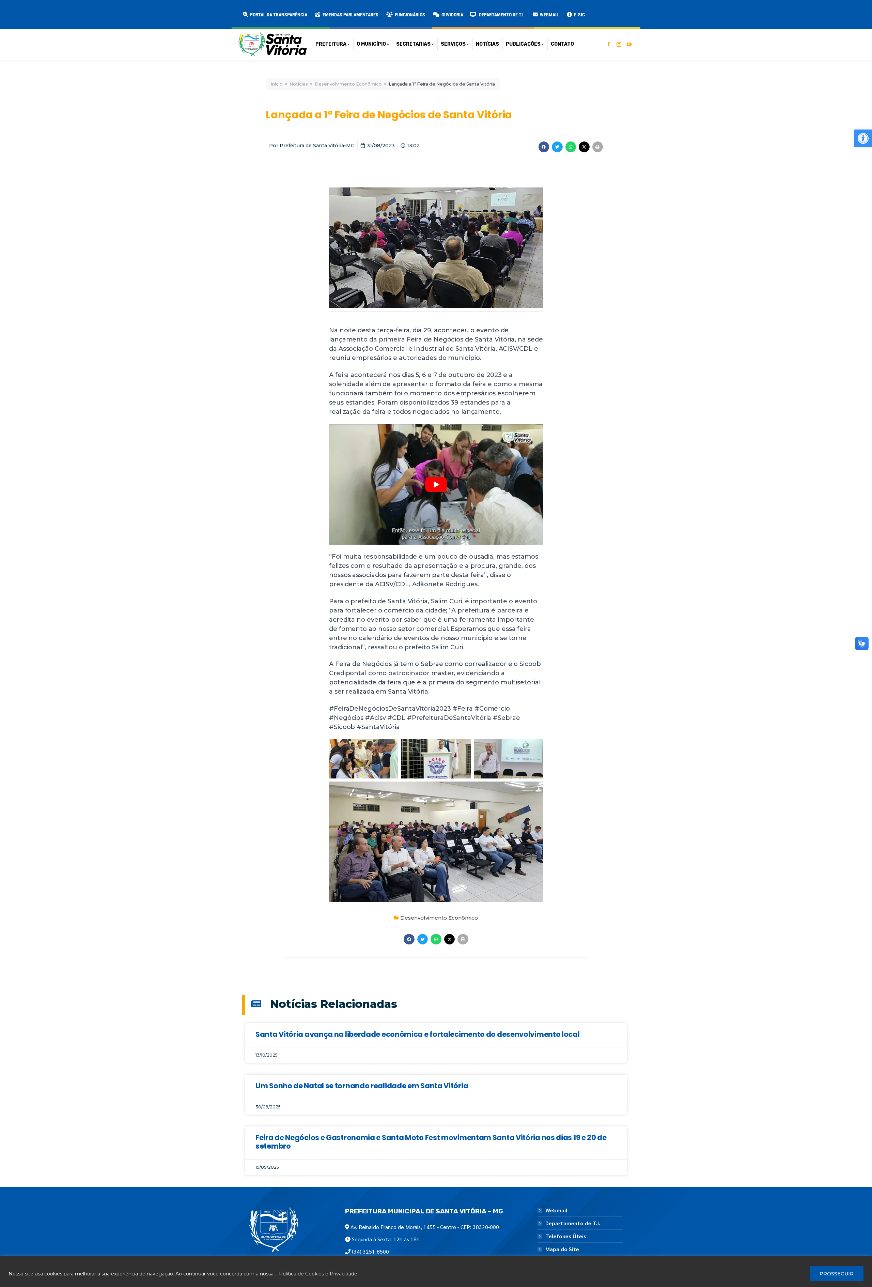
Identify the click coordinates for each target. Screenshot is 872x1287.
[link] (863, 138)
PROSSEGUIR (837, 1274)
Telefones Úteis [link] (565, 1236)
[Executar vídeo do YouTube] (436, 484)
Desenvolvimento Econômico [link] (348, 84)
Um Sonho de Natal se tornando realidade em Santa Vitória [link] (361, 1086)
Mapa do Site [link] (562, 1249)
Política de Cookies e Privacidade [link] (318, 1274)
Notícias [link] (299, 84)
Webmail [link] (556, 1210)
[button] (110, 10)
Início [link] (277, 84)
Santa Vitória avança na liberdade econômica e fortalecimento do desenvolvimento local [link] (417, 1034)
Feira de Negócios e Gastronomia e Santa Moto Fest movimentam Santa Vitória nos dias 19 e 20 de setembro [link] (431, 1142)
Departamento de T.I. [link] (573, 1223)
